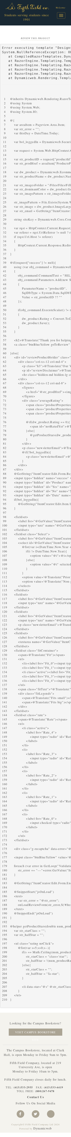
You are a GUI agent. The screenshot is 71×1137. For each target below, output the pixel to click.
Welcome (60, 7)
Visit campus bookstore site (35, 1033)
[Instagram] (51, 1114)
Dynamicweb (42, 1128)
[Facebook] (20, 1114)
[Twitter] (35, 1114)
